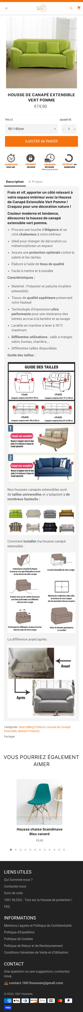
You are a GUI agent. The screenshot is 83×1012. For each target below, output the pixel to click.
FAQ (7, 907)
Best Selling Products (32, 727)
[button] (10, 850)
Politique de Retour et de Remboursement (33, 946)
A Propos (36, 182)
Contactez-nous (15, 886)
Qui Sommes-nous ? (18, 880)
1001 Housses (23, 993)
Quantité (65, 119)
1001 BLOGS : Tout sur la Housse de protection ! (38, 900)
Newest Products (28, 731)
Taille (9, 119)
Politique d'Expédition (19, 932)
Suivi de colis (13, 893)
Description (15, 182)
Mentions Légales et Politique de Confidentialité (38, 926)
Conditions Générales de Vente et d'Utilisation (36, 952)
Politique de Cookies (18, 939)
